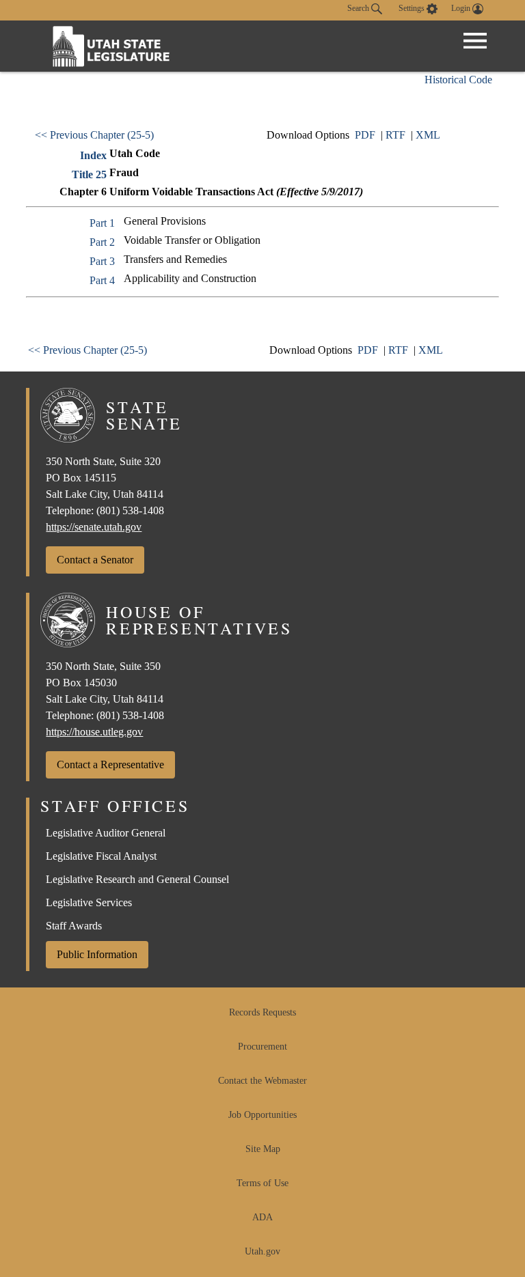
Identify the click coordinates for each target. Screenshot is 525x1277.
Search (359, 8)
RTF (395, 135)
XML (428, 135)
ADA (262, 1217)
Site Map (262, 1149)
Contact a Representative (110, 764)
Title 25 (89, 174)
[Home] (111, 46)
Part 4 (102, 280)
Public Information (97, 954)
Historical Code (458, 79)
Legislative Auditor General (105, 833)
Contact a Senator (95, 559)
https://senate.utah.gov (94, 527)
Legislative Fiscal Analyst (101, 856)
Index (93, 155)
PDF (365, 135)
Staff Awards (74, 925)
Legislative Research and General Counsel (137, 879)
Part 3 (102, 261)
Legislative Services (89, 902)
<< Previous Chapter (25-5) (94, 135)
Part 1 (102, 223)
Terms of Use (262, 1183)
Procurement (262, 1046)
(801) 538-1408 (130, 510)
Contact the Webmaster (262, 1081)
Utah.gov (262, 1251)
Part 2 (102, 242)
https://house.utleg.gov (94, 732)
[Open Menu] (475, 41)
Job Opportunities (262, 1115)
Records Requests (262, 1012)
